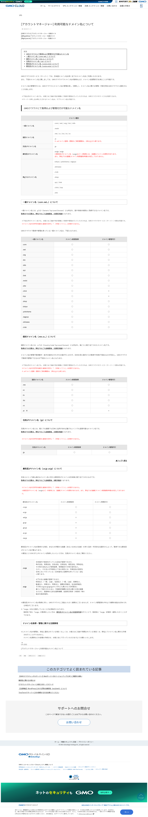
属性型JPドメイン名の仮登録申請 (68, 612)
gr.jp (24, 522)
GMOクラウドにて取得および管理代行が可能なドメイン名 (47, 54)
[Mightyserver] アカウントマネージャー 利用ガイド (38, 38)
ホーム (56, 742)
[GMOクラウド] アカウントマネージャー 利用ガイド (38, 33)
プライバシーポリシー (85, 814)
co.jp (57, 151)
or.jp (61, 151)
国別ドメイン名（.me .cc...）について (40, 59)
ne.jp (25, 538)
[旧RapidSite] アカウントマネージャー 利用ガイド (38, 36)
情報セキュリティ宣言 (68, 742)
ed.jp (25, 517)
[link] (43, 5)
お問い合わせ (74, 722)
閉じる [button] (127, 812)
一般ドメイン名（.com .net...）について (40, 56)
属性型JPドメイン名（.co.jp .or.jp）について (42, 64)
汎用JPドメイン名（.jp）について (38, 61)
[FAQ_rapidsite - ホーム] (15, 6)
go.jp (25, 528)
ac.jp (25, 533)
